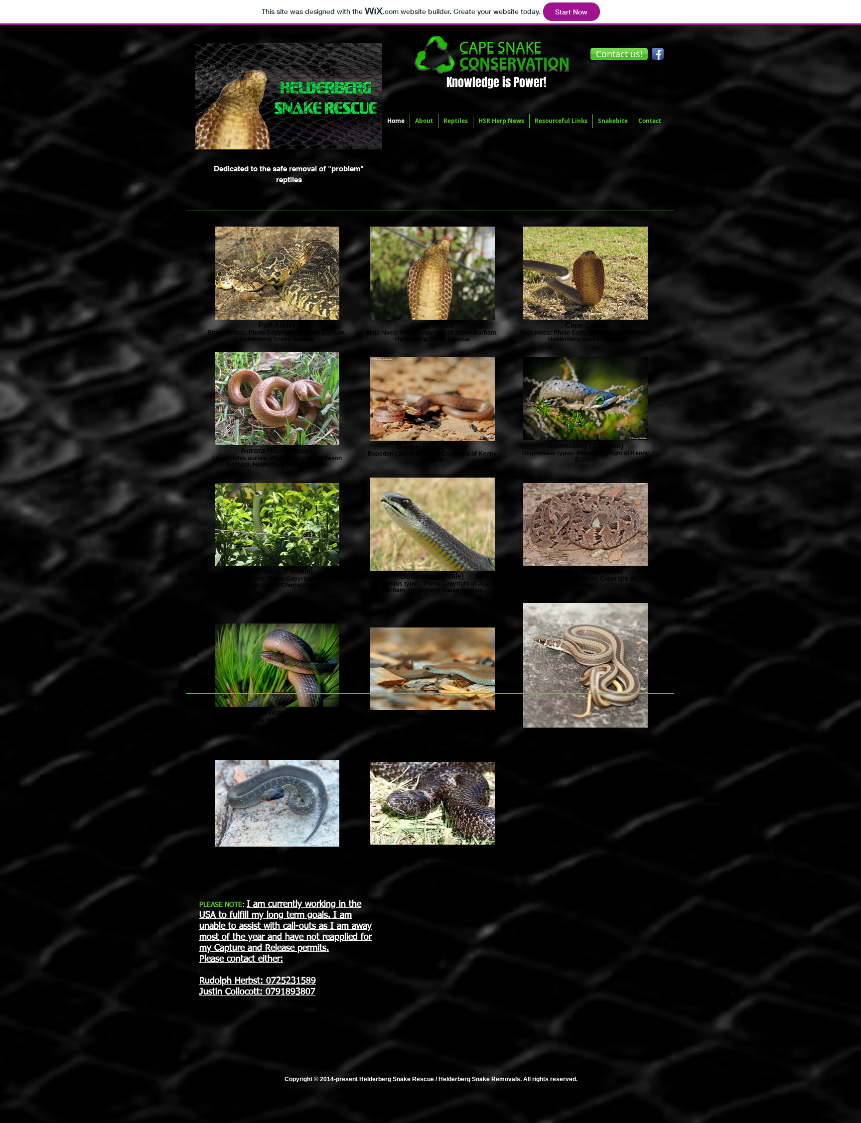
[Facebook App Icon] (658, 54)
